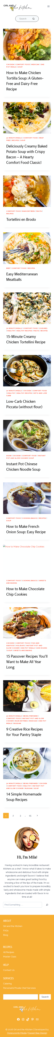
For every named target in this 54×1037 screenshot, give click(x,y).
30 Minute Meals (14, 138)
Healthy (11, 331)
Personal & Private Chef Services (19, 988)
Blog (5, 935)
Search (45, 996)
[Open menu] (48, 6)
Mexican (35, 64)
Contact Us (9, 970)
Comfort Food (22, 64)
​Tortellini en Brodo (21, 219)
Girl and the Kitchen (12, 926)
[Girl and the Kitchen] (17, 7)
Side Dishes (41, 648)
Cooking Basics (29, 518)
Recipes (15, 140)
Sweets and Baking (23, 650)
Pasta (39, 211)
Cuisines (43, 328)
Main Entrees (28, 211)
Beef (8, 268)
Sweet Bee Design (37, 1033)
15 (30, 815)
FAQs (6, 930)
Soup (20, 67)
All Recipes (8, 952)
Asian (9, 456)
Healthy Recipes (24, 331)
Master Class (9, 956)
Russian (17, 723)
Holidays (20, 645)
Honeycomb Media (17, 1033)
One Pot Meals (28, 648)
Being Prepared (30, 716)
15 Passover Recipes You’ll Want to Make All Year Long (27, 661)
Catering (7, 983)
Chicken (10, 64)
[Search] (47, 905)
